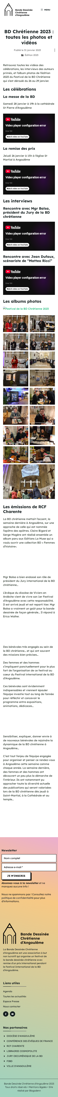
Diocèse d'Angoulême (21, 1035)
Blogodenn (35, 1090)
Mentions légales (38, 1087)
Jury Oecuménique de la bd (25, 1056)
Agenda (7, 991)
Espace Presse (11, 1001)
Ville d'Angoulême (19, 1066)
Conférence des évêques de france (30, 1041)
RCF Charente (15, 1046)
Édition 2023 (31, 55)
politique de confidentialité (17, 897)
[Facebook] (5, 1014)
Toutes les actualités (14, 996)
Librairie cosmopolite (22, 1051)
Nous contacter (11, 1006)
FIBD (9, 1061)
